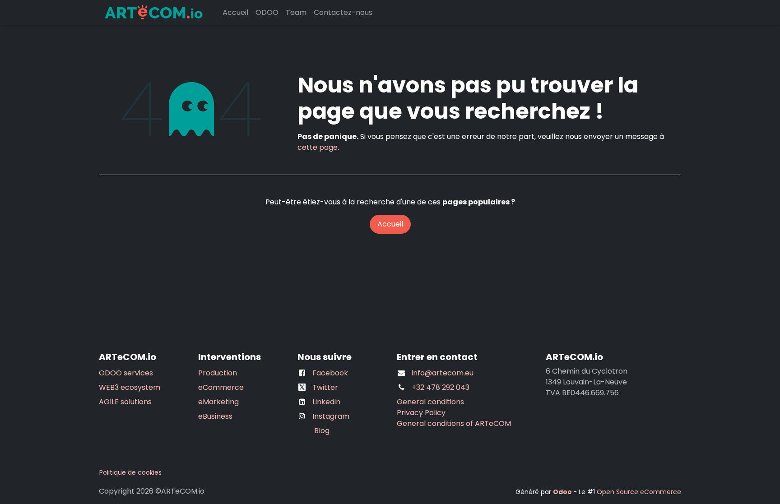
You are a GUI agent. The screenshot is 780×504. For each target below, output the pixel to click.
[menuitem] (235, 13)
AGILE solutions (125, 402)
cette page (317, 147)
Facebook (330, 373)
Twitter (325, 387)
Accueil (390, 224)
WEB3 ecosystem (129, 387)
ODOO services (126, 373)
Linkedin (326, 402)
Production (217, 373)
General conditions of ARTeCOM (454, 423)
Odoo (563, 491)
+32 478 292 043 (440, 387)
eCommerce (221, 387)
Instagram (330, 416)
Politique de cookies (130, 472)
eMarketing (218, 402)
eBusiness (215, 416)
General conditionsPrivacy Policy (430, 407)
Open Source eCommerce (639, 491)
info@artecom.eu (443, 373)
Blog (319, 430)
